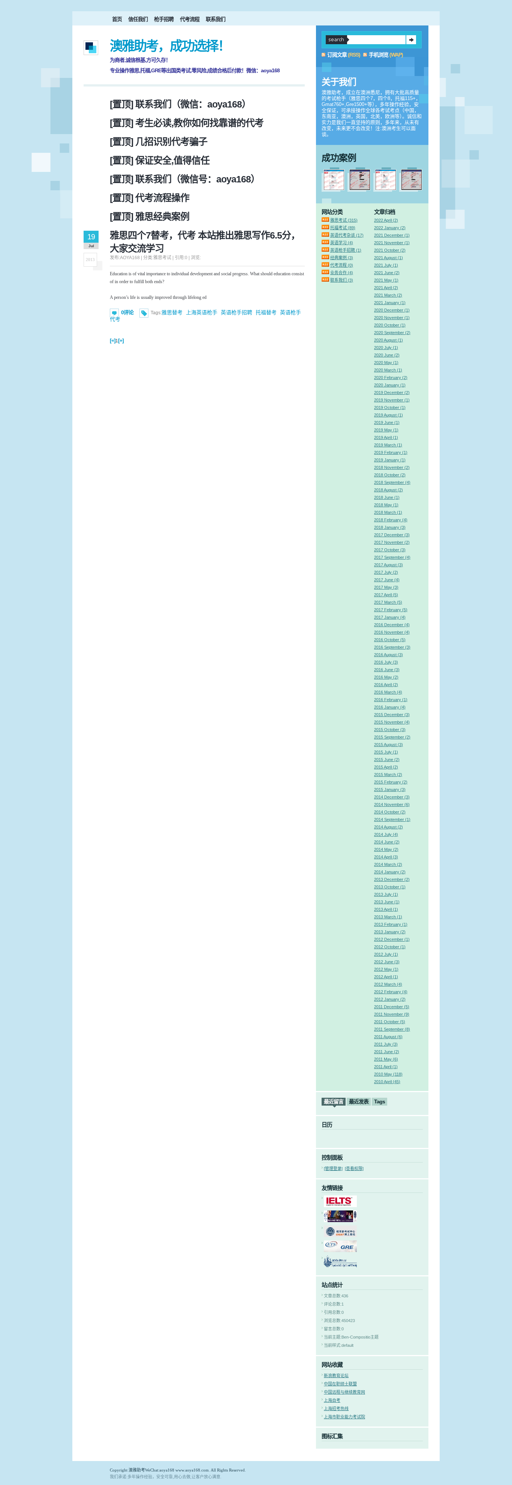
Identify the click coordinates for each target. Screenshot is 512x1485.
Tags (379, 1101)
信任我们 (138, 19)
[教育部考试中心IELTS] (340, 1205)
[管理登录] (333, 1168)
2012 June (387, 962)
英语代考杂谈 (347, 235)
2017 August (388, 565)
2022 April (386, 220)
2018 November (392, 467)
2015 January (390, 789)
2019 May (386, 430)
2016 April (386, 684)
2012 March (388, 984)
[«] (112, 340)
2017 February (390, 609)
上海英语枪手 (201, 312)
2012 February (390, 992)
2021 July (386, 265)
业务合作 (341, 272)
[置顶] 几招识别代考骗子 (158, 141)
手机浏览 (378, 55)
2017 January (390, 617)
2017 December (392, 535)
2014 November (392, 804)
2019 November (392, 400)
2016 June (387, 669)
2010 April (387, 1081)
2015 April (386, 767)
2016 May (386, 677)
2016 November (392, 632)
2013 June (387, 902)
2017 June (387, 580)
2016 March (388, 692)
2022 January (390, 227)
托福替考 (266, 312)
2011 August (388, 1036)
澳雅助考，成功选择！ (170, 46)
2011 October (389, 1021)
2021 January (390, 302)
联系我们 (215, 19)
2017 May (386, 587)
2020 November (392, 317)
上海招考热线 (336, 1408)
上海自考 (332, 1400)
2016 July (386, 662)
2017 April (386, 595)
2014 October (390, 812)
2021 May (386, 280)
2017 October (390, 550)
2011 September (392, 1029)
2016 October (390, 639)
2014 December (392, 797)
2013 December (392, 879)
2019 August (388, 415)
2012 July (386, 954)
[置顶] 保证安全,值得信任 (160, 160)
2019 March (388, 445)
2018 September (392, 482)
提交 (411, 39)
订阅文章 (337, 55)
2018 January (390, 527)
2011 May (386, 1059)
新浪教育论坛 (336, 1375)
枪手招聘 (164, 19)
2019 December (392, 392)
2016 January (390, 707)
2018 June (387, 497)
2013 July (386, 894)
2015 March (388, 774)
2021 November (392, 242)
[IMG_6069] (411, 188)
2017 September (392, 557)
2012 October (390, 947)
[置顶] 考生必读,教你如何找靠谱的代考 (186, 123)
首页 (117, 19)
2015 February (390, 782)
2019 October (390, 407)
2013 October (390, 887)
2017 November (392, 542)
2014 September (392, 819)
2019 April (386, 437)
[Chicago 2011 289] (385, 188)
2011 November (391, 1014)
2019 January (390, 460)
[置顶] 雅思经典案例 (149, 216)
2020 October (390, 325)
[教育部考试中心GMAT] (340, 1235)
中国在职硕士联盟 (340, 1384)
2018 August (388, 490)
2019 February (390, 452)
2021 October (390, 250)
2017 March (388, 602)
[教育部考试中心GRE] (340, 1250)
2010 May (388, 1074)
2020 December (392, 310)
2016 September (392, 647)
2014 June (387, 842)
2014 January (390, 872)
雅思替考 (172, 312)
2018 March (388, 512)
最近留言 (333, 1101)
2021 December (392, 235)
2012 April (386, 977)
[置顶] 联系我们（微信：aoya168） (180, 104)
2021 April (386, 287)
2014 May (386, 849)
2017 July (386, 572)
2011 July (386, 1044)
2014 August (388, 827)
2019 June (387, 422)
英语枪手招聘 (236, 312)
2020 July (386, 347)
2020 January (390, 385)
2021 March (388, 295)
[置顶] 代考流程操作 (149, 198)
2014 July (386, 834)
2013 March (388, 917)
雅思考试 (344, 220)
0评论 (127, 312)
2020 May (386, 362)
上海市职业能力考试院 (344, 1417)
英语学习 (341, 242)
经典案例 (341, 257)
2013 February (390, 924)
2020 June (387, 355)
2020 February (390, 377)
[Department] (340, 1265)
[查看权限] (354, 1168)
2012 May (386, 969)
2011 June (386, 1051)
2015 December (392, 714)
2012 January (390, 999)
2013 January (390, 932)
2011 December (391, 1006)
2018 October (390, 475)
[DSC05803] (359, 188)
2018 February (390, 520)
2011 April (386, 1066)
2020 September (392, 332)
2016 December (392, 624)
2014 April (386, 857)
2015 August (388, 744)
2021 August (388, 257)
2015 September (392, 737)
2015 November (392, 722)
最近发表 (358, 1101)
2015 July (386, 752)
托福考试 (342, 227)
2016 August (388, 654)
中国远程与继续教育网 (344, 1392)
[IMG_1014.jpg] (333, 188)
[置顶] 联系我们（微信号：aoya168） (185, 179)
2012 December (392, 939)
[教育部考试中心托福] (340, 1220)
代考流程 (189, 19)
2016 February (390, 699)
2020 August (388, 340)
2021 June (387, 272)
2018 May (386, 505)
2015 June (387, 759)
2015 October (390, 729)
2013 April (386, 909)
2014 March (388, 864)
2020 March (388, 370)
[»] (121, 340)
